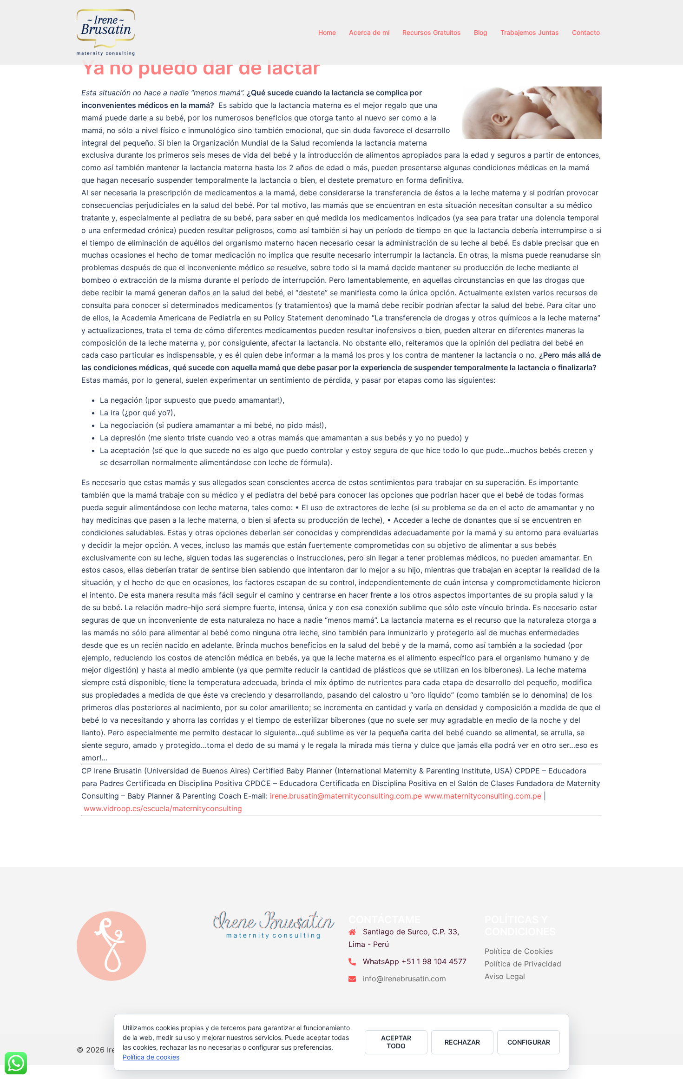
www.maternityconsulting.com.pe (482, 795)
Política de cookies (151, 1057)
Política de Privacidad (523, 963)
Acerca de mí (369, 32)
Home (327, 32)
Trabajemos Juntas (529, 32)
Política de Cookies (519, 951)
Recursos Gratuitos (431, 32)
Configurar (528, 1042)
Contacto (586, 32)
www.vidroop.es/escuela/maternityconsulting (163, 808)
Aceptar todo (396, 1042)
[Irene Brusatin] (106, 31)
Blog (480, 32)
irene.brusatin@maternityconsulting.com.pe (346, 795)
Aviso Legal (505, 976)
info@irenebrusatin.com (404, 978)
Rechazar (462, 1042)
